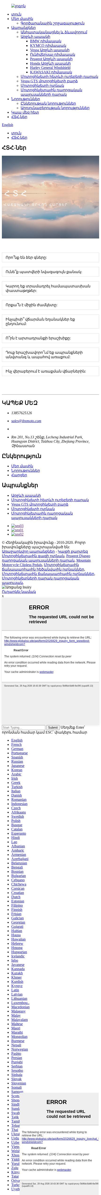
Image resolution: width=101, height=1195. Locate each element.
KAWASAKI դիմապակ (51, 72)
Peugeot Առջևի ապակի (51, 59)
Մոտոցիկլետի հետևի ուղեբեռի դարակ (59, 77)
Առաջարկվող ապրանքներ (28, 551)
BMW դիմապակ (45, 41)
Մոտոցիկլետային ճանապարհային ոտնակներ (48, 574)
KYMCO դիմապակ (48, 46)
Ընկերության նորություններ (48, 103)
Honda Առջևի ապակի (50, 63)
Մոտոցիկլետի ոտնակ (42, 85)
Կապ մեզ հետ (25, 112)
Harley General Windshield (50, 68)
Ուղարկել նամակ (19, 592)
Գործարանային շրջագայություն (53, 23)
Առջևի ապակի (35, 37)
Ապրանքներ (23, 28)
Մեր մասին (22, 19)
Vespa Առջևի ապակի (50, 50)
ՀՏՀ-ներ (19, 117)
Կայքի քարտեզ (73, 551)
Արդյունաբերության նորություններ (55, 108)
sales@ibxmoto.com (26, 421)
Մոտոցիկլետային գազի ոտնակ (33, 556)
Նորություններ (25, 99)
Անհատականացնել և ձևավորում (54, 32)
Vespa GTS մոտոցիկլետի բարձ (49, 81)
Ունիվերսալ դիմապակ (52, 54)
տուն (16, 14)
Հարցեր (19, 475)
